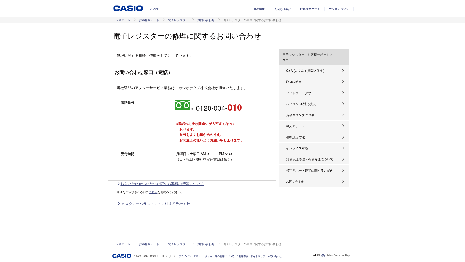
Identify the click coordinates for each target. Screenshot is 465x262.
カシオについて (339, 9)
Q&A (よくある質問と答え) (305, 70)
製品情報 (259, 9)
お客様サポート (310, 9)
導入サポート (295, 126)
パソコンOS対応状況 (301, 103)
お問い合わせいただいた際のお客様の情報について (162, 183)
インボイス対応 (297, 148)
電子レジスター (178, 20)
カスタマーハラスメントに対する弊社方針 (155, 203)
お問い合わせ (206, 20)
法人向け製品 (282, 9)
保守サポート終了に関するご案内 (309, 170)
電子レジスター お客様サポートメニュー (309, 57)
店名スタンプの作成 (300, 115)
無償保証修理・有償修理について (309, 159)
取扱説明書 (294, 81)
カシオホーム (121, 20)
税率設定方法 (295, 137)
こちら (153, 192)
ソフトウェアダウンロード (305, 92)
